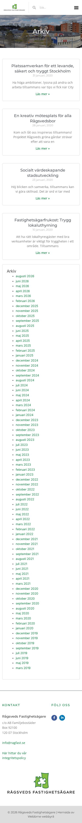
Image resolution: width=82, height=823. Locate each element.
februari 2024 (25, 410)
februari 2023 (25, 469)
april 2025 (23, 340)
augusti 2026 (25, 276)
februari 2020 (25, 623)
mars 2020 (23, 618)
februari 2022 (25, 529)
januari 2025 (24, 355)
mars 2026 (23, 296)
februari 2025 (25, 350)
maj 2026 (22, 286)
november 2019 (27, 638)
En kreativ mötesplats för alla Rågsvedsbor (43, 118)
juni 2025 (22, 331)
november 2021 (27, 544)
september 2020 (27, 603)
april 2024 (23, 400)
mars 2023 (23, 464)
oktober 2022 (25, 489)
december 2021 (27, 539)
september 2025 (27, 320)
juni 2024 (22, 390)
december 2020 (27, 588)
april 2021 (22, 578)
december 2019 (27, 633)
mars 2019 (23, 668)
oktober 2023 (25, 430)
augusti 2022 (25, 499)
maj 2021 (22, 573)
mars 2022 (23, 524)
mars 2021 (23, 583)
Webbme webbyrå (41, 816)
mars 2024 (23, 405)
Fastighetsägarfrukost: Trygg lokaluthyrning (42, 223)
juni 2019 (22, 658)
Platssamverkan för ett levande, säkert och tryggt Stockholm (42, 68)
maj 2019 (22, 663)
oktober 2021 (25, 549)
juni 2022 (22, 509)
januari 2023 (24, 474)
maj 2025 (22, 335)
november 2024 (27, 365)
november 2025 (27, 311)
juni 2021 (22, 568)
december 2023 (27, 420)
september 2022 (27, 494)
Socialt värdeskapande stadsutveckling (42, 173)
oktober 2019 (25, 643)
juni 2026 (22, 281)
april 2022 (23, 519)
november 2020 (27, 593)
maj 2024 (22, 395)
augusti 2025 (25, 325)
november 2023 (27, 425)
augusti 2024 (25, 380)
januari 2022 (24, 534)
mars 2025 (23, 345)
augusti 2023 (25, 439)
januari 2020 (24, 628)
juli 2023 (22, 445)
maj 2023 (22, 454)
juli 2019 (21, 653)
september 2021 (27, 554)
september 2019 (27, 648)
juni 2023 (22, 449)
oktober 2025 (25, 316)
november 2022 (27, 484)
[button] (76, 7)
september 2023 (27, 435)
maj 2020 (22, 613)
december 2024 (27, 360)
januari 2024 (24, 415)
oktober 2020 (25, 598)
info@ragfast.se (13, 743)
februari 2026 (25, 301)
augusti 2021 (25, 559)
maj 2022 (22, 514)
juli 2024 (22, 385)
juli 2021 (21, 564)
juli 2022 (22, 504)
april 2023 (23, 459)
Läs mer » (43, 94)
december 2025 (27, 306)
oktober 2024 (25, 370)
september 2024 (27, 375)
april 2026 (23, 291)
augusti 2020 (25, 608)
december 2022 (27, 479)
